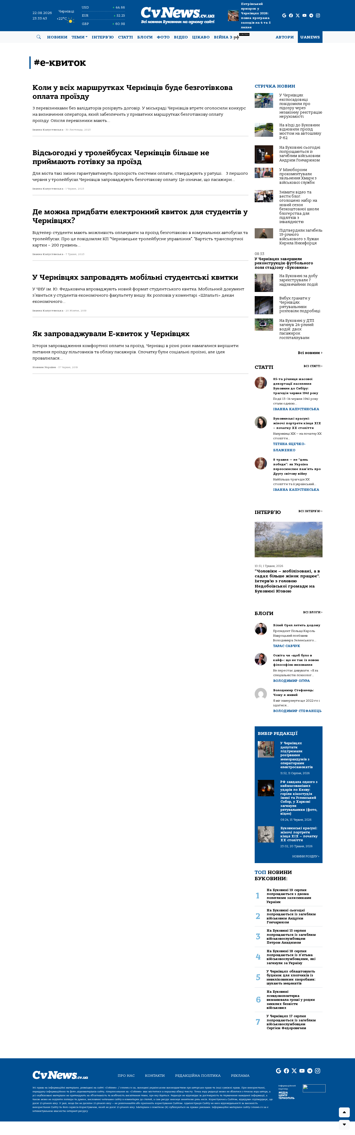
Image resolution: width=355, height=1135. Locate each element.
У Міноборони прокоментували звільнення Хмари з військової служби (298, 176)
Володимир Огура (291, 681)
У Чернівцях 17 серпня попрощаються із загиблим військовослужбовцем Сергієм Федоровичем (291, 1022)
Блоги (145, 37)
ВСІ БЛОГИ (313, 612)
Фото (163, 37)
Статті (125, 37)
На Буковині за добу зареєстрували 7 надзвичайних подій (298, 280)
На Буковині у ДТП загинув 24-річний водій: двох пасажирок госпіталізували (296, 329)
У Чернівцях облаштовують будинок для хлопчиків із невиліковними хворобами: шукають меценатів (291, 977)
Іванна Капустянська (296, 409)
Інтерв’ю (103, 37)
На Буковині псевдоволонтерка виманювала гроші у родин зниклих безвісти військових (291, 999)
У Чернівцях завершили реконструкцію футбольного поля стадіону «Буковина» (284, 263)
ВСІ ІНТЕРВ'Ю (310, 511)
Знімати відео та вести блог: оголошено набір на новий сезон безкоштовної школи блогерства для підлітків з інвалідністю (299, 207)
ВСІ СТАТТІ (313, 366)
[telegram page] (311, 16)
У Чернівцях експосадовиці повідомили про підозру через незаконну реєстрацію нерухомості (300, 106)
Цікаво (201, 37)
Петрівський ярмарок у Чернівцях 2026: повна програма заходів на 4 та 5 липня (256, 15)
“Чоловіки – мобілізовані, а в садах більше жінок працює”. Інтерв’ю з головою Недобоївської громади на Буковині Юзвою (287, 581)
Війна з (231, 37)
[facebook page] (291, 16)
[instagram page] (318, 16)
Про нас (126, 1075)
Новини (57, 37)
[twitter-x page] (298, 16)
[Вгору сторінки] (344, 1112)
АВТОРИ (285, 37)
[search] (39, 37)
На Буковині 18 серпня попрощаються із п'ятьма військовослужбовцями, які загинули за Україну (291, 957)
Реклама (240, 1075)
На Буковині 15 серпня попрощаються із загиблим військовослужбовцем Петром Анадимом (291, 936)
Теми (77, 37)
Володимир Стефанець (297, 711)
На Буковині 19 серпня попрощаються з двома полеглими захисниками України (289, 896)
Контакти (155, 1075)
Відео (181, 37)
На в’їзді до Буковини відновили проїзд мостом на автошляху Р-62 (300, 131)
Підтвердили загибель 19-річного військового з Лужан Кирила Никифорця (301, 236)
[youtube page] (304, 16)
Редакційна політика (198, 1075)
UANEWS (310, 37)
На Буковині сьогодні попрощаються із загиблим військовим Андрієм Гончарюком (299, 153)
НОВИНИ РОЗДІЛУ (305, 856)
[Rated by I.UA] (314, 1088)
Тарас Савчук (286, 646)
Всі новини (310, 353)
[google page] (284, 16)
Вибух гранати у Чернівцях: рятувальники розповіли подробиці (299, 304)
